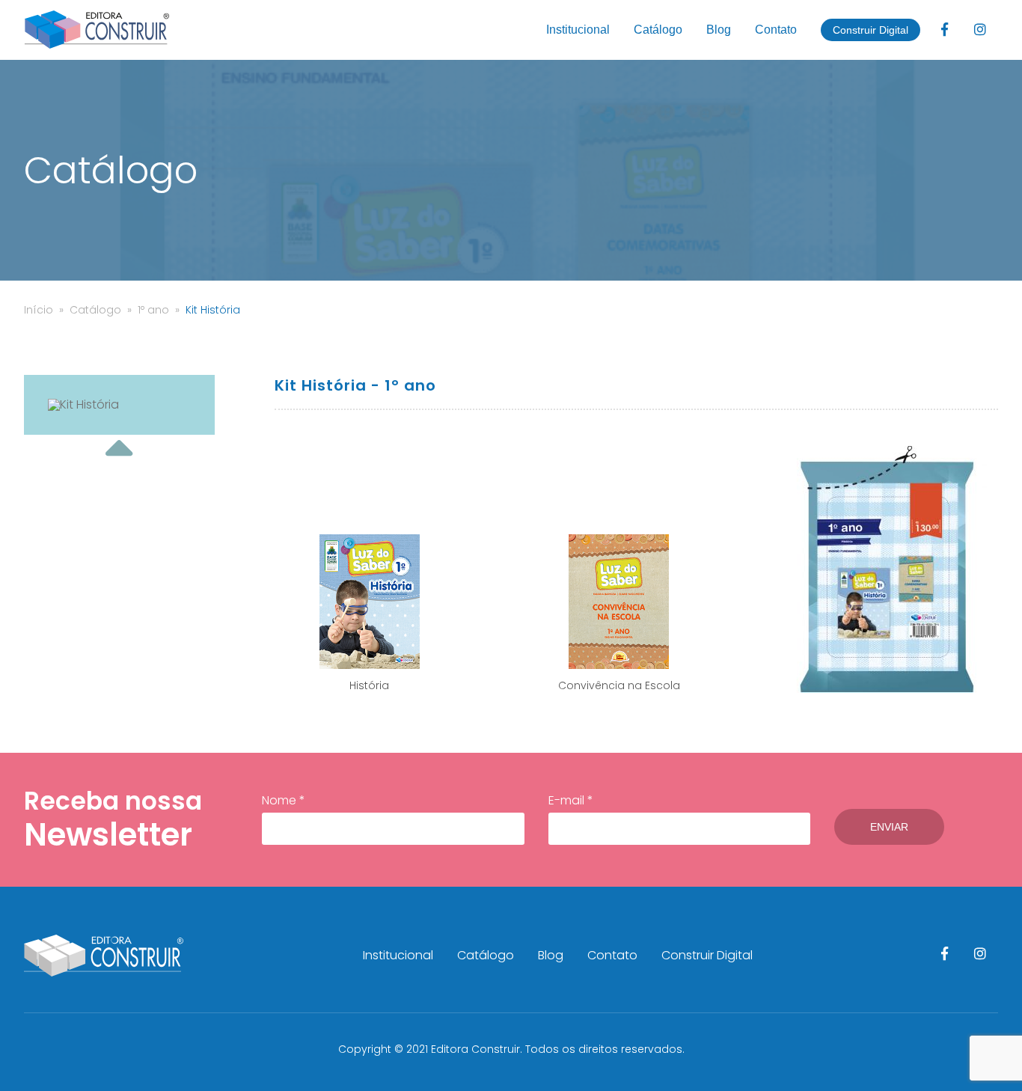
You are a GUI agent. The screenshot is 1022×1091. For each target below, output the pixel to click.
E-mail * (570, 800)
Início (38, 309)
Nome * (283, 800)
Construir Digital (870, 30)
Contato (776, 29)
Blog (718, 29)
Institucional (578, 29)
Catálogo (658, 29)
